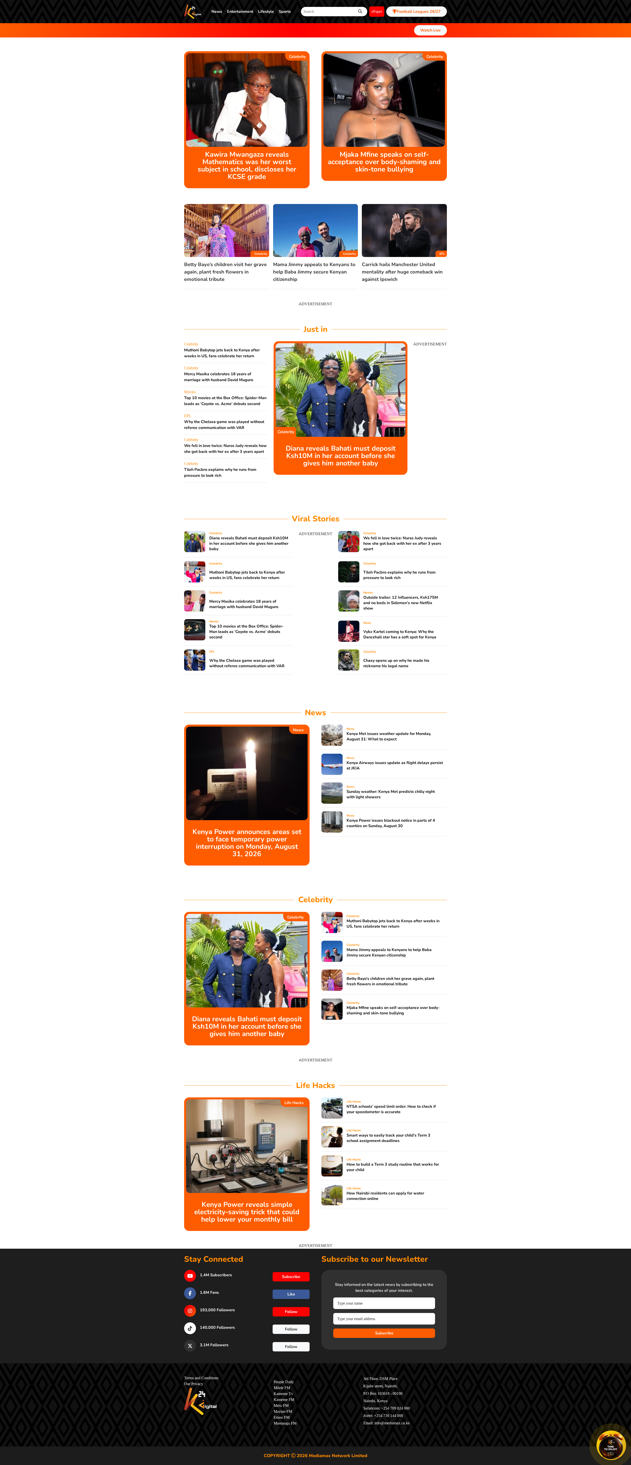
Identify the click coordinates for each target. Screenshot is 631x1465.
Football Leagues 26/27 (419, 11)
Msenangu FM (285, 1423)
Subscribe (384, 1333)
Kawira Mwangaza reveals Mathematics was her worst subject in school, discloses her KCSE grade (247, 165)
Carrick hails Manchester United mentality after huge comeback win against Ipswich (402, 272)
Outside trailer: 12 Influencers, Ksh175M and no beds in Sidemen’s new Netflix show (400, 603)
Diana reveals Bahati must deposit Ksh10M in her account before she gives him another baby (341, 456)
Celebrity (297, 56)
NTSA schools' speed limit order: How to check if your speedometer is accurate (391, 1109)
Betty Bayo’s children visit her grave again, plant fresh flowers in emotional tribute (225, 272)
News (216, 11)
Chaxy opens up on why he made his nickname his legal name (396, 663)
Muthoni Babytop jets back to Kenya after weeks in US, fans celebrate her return (247, 575)
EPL (442, 254)
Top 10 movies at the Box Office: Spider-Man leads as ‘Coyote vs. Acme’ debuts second (246, 632)
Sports (285, 11)
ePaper (376, 11)
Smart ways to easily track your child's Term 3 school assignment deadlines (388, 1138)
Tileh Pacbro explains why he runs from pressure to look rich (399, 575)
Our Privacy (193, 1384)
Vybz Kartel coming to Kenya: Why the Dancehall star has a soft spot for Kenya (399, 634)
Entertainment (240, 11)
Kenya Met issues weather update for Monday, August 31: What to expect (389, 736)
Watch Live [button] (430, 30)
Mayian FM (283, 1411)
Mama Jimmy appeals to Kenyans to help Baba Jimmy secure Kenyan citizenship (314, 272)
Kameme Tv (283, 1394)
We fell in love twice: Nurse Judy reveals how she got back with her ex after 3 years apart (402, 543)
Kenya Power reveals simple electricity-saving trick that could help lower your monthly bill (246, 1212)
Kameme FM (284, 1399)
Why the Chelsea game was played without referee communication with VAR (246, 663)
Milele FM (282, 1388)
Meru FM (281, 1405)
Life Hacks (294, 1103)
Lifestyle (266, 11)
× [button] (625, 1431)
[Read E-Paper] (611, 1445)
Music (367, 623)
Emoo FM (282, 1417)
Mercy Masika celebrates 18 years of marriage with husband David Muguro (243, 604)
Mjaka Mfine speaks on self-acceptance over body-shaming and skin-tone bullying (384, 162)
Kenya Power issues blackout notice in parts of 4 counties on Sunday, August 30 (391, 823)
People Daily (284, 1382)
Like (291, 1294)
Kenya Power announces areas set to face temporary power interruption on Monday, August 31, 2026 (247, 843)
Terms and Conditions (201, 1378)
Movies (190, 392)
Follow (291, 1311)
